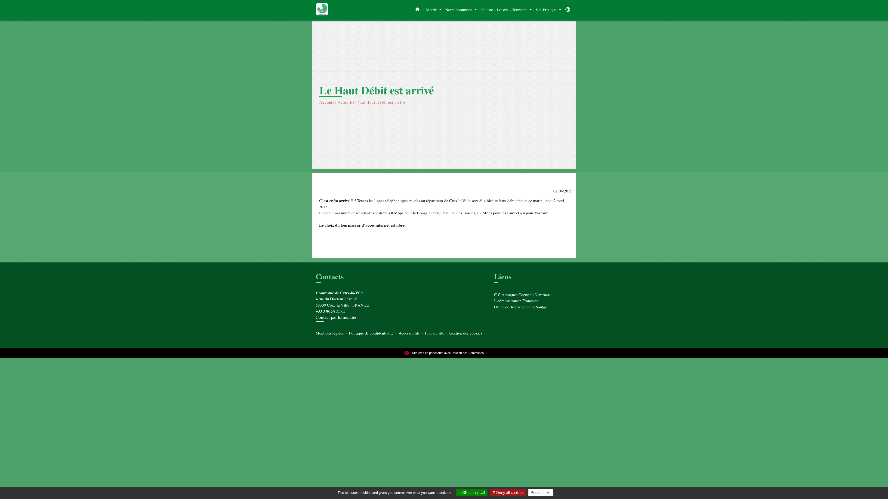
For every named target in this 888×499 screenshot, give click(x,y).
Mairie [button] (432, 9)
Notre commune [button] (459, 9)
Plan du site (434, 333)
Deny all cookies (509, 493)
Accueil (326, 102)
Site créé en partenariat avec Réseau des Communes (447, 353)
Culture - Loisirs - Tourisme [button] (505, 9)
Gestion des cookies (465, 333)
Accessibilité (409, 333)
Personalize (540, 493)
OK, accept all (473, 493)
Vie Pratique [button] (547, 9)
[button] (417, 10)
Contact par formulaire (336, 317)
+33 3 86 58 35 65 (330, 311)
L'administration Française (516, 300)
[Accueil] (344, 10)
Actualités (347, 102)
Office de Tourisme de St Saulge (520, 307)
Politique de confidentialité (371, 333)
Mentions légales (330, 333)
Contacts (330, 276)
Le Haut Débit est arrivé (382, 102)
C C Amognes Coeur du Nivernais (522, 294)
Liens (502, 276)
